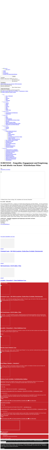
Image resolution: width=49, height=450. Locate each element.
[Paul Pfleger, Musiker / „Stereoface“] (5, 360)
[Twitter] (7, 230)
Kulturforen (8, 144)
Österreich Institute (9, 147)
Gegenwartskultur (5, 101)
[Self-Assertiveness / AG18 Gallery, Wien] (7, 262)
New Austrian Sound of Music (12, 140)
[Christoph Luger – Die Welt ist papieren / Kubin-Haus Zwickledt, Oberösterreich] (7, 247)
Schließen (2, 448)
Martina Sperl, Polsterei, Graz (8, 347)
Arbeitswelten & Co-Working (12, 149)
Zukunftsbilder (9, 159)
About (4, 70)
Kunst (7, 105)
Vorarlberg (8, 100)
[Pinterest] (12, 230)
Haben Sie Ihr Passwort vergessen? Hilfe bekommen (11, 83)
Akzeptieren (3, 441)
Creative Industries (6, 111)
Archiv (4, 71)
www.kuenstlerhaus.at (5, 224)
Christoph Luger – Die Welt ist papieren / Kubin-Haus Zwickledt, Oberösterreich (22, 251)
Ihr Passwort (14, 81)
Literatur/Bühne (9, 118)
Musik (7, 108)
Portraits (7, 127)
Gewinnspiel (5, 73)
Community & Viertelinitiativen (12, 150)
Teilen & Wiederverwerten (11, 157)
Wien (7, 99)
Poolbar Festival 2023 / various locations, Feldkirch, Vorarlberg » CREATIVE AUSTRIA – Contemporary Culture (24, 409)
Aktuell (7, 103)
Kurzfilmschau (9, 142)
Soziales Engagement (10, 156)
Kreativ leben (5, 148)
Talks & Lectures (11, 137)
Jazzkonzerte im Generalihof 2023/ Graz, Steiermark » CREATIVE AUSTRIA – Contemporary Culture (21, 391)
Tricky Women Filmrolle (11, 143)
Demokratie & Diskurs (10, 152)
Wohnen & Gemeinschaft (11, 158)
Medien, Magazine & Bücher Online (13, 123)
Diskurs (7, 128)
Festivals (7, 106)
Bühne (7, 104)
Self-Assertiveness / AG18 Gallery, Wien (11, 265)
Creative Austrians (5, 125)
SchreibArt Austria (9, 141)
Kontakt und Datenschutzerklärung (10, 74)
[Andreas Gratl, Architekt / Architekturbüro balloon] (5, 376)
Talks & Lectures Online (11, 122)
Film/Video (10, 132)
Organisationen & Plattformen (12, 112)
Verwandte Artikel (4, 236)
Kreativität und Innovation (11, 154)
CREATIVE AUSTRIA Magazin (12, 124)
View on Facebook (4, 397)
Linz (6, 97)
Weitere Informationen (38, 440)
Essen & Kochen (9, 153)
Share (2, 398)
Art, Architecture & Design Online (13, 120)
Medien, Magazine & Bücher (14, 139)
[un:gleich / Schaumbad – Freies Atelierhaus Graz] (7, 276)
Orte (3, 94)
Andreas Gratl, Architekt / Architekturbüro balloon (14, 379)
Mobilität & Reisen (9, 155)
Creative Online (5, 115)
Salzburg (7, 98)
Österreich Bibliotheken (10, 145)
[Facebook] (3, 230)
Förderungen (8, 113)
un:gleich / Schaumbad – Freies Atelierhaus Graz (13, 280)
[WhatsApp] (16, 230)
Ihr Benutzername (16, 80)
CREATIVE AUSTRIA (5, 169)
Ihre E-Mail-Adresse (16, 87)
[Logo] (4, 92)
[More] (21, 230)
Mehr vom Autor (11, 236)
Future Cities (8, 110)
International (5, 129)
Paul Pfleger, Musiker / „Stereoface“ (10, 363)
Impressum (5, 435)
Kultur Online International (11, 131)
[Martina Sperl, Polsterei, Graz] (5, 345)
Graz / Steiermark (9, 95)
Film (6, 107)
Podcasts (7, 121)
